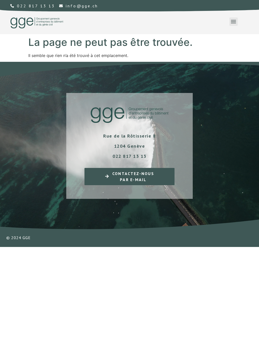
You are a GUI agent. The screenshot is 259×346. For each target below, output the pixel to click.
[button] (233, 21)
